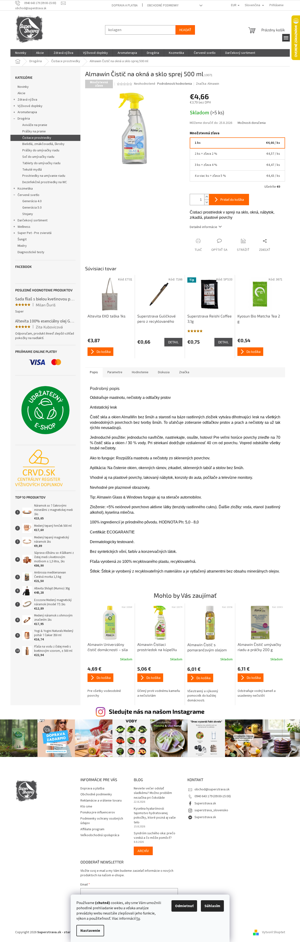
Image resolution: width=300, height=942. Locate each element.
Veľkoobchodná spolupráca (99, 835)
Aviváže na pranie (34, 125)
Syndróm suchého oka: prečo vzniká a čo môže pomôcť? (154, 835)
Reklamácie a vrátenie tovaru (101, 800)
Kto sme (86, 806)
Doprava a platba (125, 5)
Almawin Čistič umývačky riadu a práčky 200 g (259, 647)
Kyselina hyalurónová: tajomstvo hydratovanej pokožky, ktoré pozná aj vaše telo (155, 816)
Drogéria (24, 118)
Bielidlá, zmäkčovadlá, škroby (43, 144)
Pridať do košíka (232, 199)
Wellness (24, 226)
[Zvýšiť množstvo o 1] (206, 197)
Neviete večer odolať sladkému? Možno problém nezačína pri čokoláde (153, 793)
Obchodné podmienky (163, 5)
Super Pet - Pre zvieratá (34, 233)
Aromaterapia (27, 112)
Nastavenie (90, 930)
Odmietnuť (184, 906)
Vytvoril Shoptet (273, 932)
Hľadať (185, 30)
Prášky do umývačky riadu (40, 150)
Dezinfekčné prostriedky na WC (44, 182)
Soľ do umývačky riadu (38, 156)
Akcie (21, 93)
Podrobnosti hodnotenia (174, 84)
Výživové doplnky (30, 106)
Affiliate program (92, 829)
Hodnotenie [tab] (140, 372)
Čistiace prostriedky (36, 137)
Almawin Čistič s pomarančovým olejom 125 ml (207, 647)
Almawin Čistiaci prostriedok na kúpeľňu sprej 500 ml (157, 647)
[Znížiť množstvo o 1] (206, 202)
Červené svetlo (28, 195)
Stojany (27, 214)
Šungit (22, 239)
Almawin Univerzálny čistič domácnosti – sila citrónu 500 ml (108, 647)
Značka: (207, 83)
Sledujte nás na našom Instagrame (156, 711)
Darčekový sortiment (32, 220)
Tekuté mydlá (32, 169)
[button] (110, 682)
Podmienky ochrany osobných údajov (101, 820)
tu (138, 918)
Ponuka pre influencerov (97, 812)
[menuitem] (20, 53)
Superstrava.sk (205, 803)
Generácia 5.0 (32, 207)
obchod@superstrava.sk (212, 789)
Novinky (23, 86)
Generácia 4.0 (32, 201)
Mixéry (22, 245)
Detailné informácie (203, 227)
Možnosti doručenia (252, 123)
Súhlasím (212, 906)
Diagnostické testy (31, 252)
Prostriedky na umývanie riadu (43, 175)
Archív (143, 851)
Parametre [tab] (114, 372)
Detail (173, 342)
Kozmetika (25, 188)
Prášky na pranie (34, 131)
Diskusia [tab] (164, 372)
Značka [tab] (184, 372)
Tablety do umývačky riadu (41, 163)
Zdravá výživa (27, 99)
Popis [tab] (94, 372)
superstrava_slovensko (211, 810)
